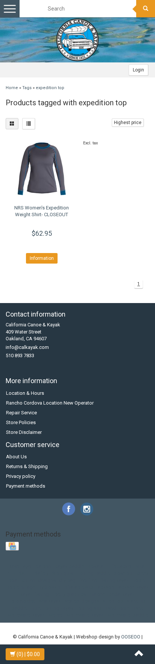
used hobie (117, 608)
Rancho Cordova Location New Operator (50, 403)
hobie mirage (21, 587)
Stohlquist (63, 573)
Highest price (127, 122)
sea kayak (50, 601)
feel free (88, 580)
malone (97, 594)
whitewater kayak (85, 615)
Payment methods (25, 486)
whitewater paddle (128, 615)
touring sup (89, 608)
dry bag (67, 580)
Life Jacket (120, 566)
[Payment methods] (13, 546)
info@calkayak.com (27, 347)
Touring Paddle (94, 573)
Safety (42, 573)
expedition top (50, 87)
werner (56, 615)
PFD (10, 573)
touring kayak (58, 608)
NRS (140, 566)
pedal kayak (122, 594)
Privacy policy (20, 476)
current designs (39, 580)
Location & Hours (25, 393)
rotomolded (23, 601)
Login (138, 70)
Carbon (43, 566)
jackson (105, 587)
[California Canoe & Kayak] (77, 39)
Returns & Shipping (27, 466)
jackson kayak (133, 587)
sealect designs (81, 601)
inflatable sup (78, 587)
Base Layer (20, 566)
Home (12, 87)
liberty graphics (69, 594)
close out (123, 573)
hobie (138, 580)
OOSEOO (130, 637)
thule (35, 608)
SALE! (24, 573)
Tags (27, 87)
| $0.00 (28, 654)
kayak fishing (34, 594)
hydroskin (49, 587)
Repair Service (21, 412)
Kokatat (96, 566)
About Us (16, 456)
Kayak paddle (69, 566)
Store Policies (21, 422)
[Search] (145, 8)
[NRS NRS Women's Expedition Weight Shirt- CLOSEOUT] (41, 169)
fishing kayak (114, 580)
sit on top (112, 601)
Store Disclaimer (24, 432)
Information (42, 258)
